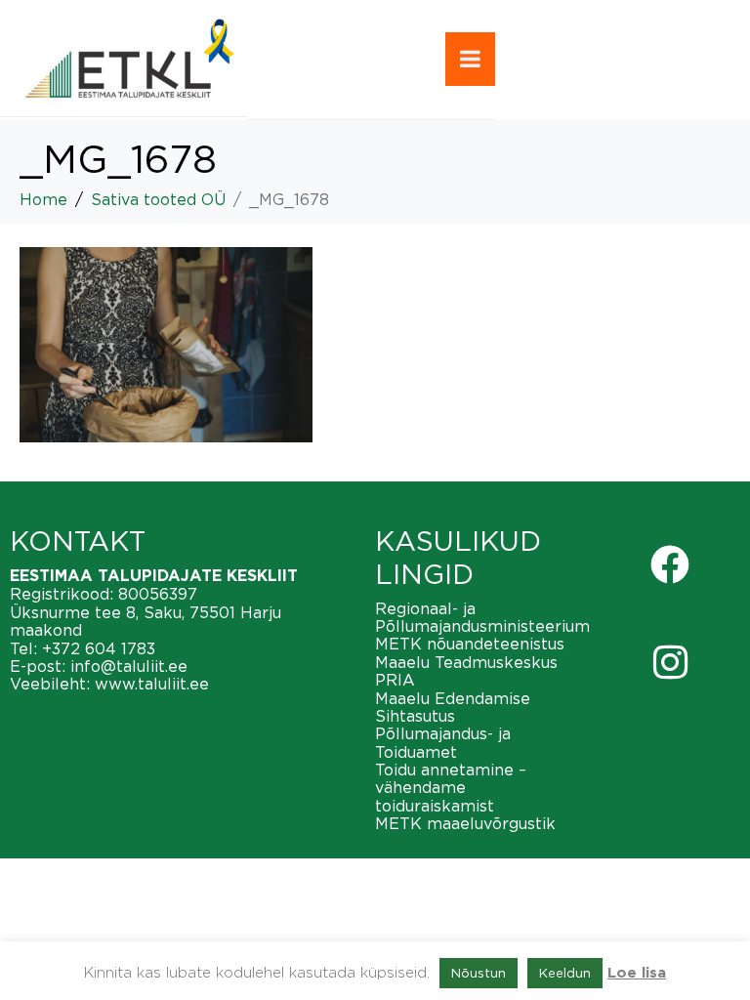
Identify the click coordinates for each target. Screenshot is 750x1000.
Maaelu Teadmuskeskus (466, 662)
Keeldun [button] (565, 972)
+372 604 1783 (98, 648)
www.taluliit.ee (152, 683)
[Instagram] (670, 662)
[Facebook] (670, 564)
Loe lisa (636, 973)
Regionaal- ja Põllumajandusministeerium (482, 617)
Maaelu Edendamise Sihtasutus (452, 707)
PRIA (395, 679)
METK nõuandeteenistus (469, 643)
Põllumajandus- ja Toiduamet (443, 742)
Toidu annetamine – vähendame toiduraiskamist (450, 787)
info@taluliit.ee (129, 666)
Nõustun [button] (478, 972)
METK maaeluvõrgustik (465, 823)
